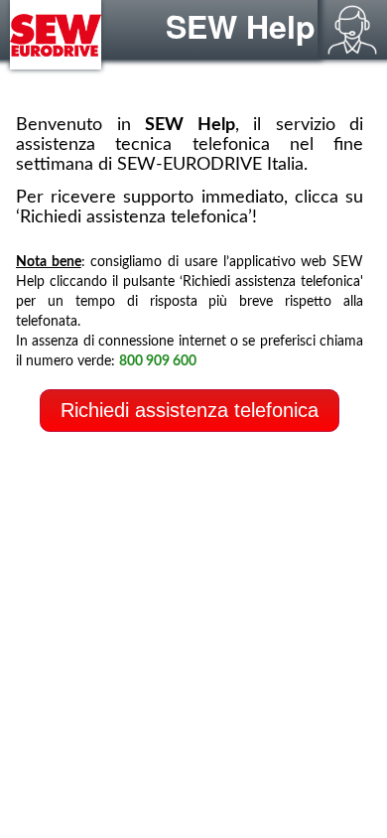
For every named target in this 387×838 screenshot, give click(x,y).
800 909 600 (157, 361)
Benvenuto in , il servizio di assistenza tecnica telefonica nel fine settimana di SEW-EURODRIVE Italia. (189, 145)
